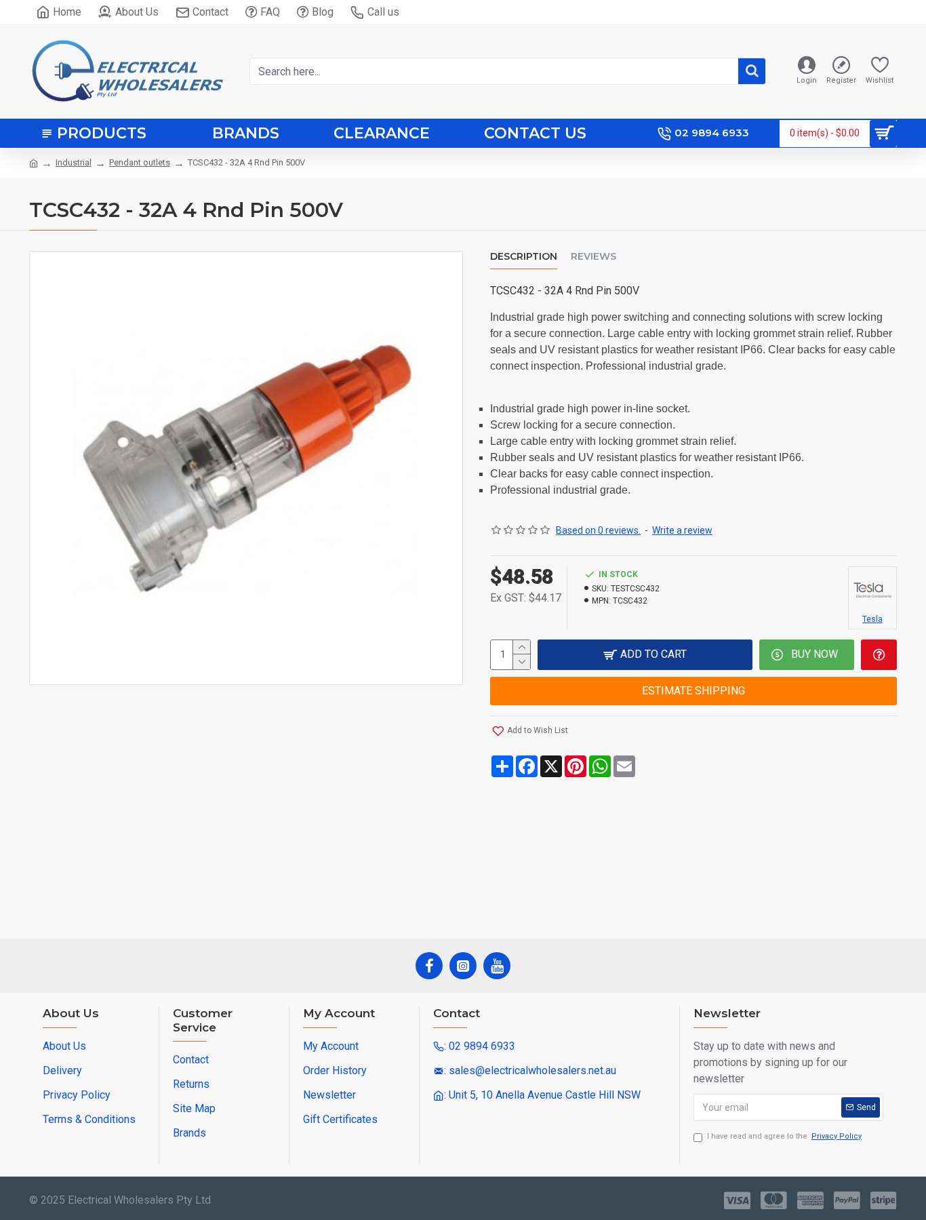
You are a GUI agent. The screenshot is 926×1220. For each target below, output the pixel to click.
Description (523, 256)
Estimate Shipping (693, 690)
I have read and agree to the (784, 1136)
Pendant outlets (139, 162)
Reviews (593, 256)
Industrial (74, 162)
